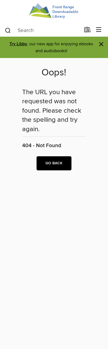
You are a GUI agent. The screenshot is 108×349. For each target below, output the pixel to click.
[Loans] (87, 31)
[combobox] (42, 30)
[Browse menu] (99, 30)
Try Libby (18, 44)
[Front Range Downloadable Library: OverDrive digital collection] (54, 12)
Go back (54, 163)
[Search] (8, 30)
